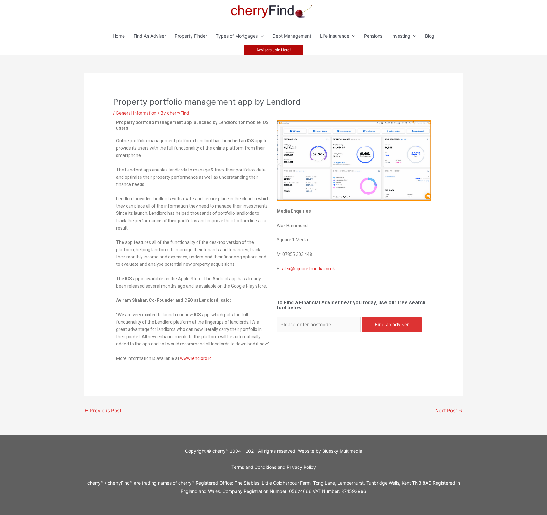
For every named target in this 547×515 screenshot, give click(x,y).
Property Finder (191, 36)
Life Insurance (334, 36)
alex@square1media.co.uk (308, 268)
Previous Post (102, 410)
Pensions (373, 36)
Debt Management (292, 36)
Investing (400, 36)
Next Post (449, 410)
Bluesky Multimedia (342, 451)
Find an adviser (392, 324)
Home (119, 36)
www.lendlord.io (196, 358)
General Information (136, 112)
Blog (429, 36)
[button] (273, 50)
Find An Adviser (150, 36)
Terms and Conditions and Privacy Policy (273, 467)
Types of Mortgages (237, 36)
